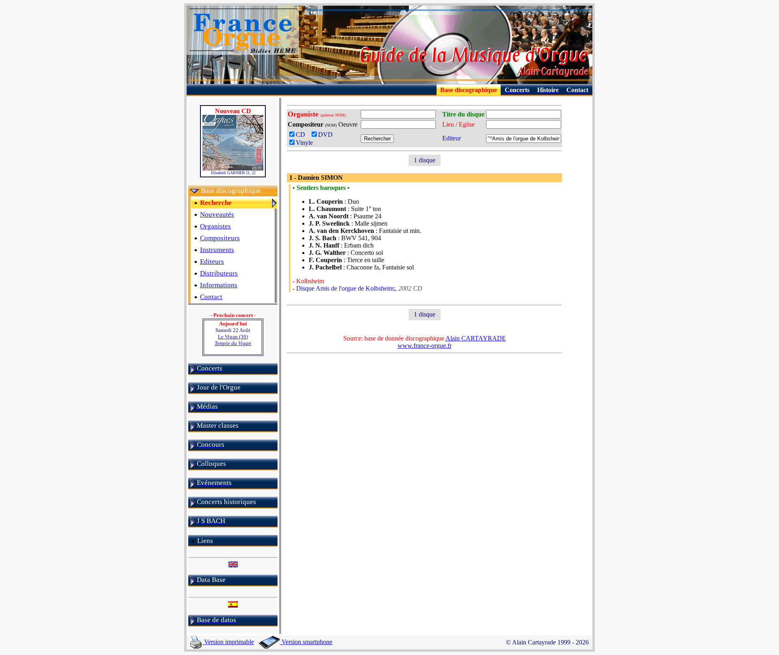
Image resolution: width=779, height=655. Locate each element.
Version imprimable (228, 641)
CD (303, 134)
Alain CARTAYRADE (475, 338)
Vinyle (304, 142)
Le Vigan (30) (233, 340)
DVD (327, 134)
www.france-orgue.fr (425, 345)
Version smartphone (306, 641)
